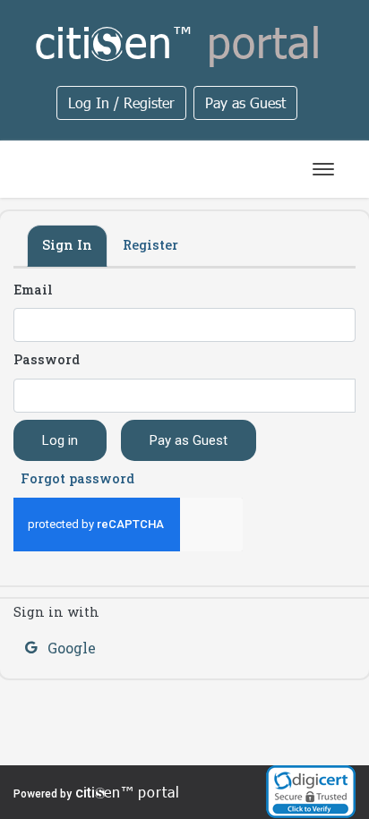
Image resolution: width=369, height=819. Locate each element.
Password (46, 359)
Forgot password (77, 478)
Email (33, 289)
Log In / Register (121, 102)
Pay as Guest (245, 102)
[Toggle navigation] (323, 169)
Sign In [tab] (67, 244)
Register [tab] (150, 244)
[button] (311, 791)
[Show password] (345, 384)
